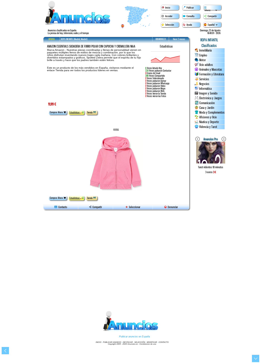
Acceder (168, 16)
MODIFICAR (152, 342)
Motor (202, 60)
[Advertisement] (210, 238)
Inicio (167, 7)
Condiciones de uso (147, 344)
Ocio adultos (206, 65)
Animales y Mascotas (210, 69)
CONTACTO (164, 342)
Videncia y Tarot (208, 127)
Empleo (203, 55)
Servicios (204, 79)
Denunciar (172, 207)
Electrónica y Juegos (210, 98)
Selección (169, 25)
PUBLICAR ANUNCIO (112, 342)
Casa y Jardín (206, 108)
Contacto (62, 207)
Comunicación (207, 103)
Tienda (90, 112)
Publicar (190, 7)
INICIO (98, 342)
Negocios (204, 84)
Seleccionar (134, 207)
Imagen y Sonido (208, 93)
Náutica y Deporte (209, 122)
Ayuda (189, 25)
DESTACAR (128, 342)
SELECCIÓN (139, 342)
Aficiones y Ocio (208, 117)
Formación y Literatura (211, 74)
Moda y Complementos (211, 112)
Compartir (212, 16)
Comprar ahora (56, 112)
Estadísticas (74, 112)
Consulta (190, 16)
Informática (205, 88)
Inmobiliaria (205, 50)
